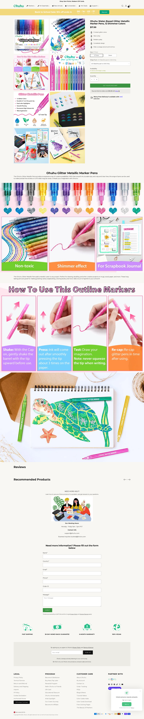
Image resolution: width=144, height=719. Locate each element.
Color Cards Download (84, 701)
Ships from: (103, 60)
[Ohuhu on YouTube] (123, 685)
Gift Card (48, 689)
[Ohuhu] (19, 6)
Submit (47, 610)
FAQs (78, 689)
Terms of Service (84, 614)
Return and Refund (20, 683)
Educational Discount (52, 692)
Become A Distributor (52, 677)
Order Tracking (82, 686)
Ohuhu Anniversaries (52, 695)
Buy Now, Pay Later (51, 680)
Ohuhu (25, 714)
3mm (110, 55)
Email (45, 569)
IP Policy (16, 692)
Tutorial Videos (82, 695)
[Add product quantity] (96, 79)
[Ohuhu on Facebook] (109, 685)
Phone (45, 578)
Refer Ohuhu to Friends (53, 686)
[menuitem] (30, 6)
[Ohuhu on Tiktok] (117, 685)
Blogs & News (81, 692)
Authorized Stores (20, 698)
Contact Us (80, 683)
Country (46, 561)
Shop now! (104, 12)
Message (46, 595)
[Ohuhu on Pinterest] (115, 685)
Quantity (93, 76)
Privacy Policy (73, 614)
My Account (81, 680)
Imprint (16, 689)
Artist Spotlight (50, 698)
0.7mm (96, 55)
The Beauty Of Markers (84, 707)
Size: (94, 52)
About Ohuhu (81, 677)
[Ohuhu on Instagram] (112, 685)
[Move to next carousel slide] (129, 479)
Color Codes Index (83, 698)
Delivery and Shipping (21, 686)
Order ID (46, 586)
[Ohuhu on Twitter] (120, 685)
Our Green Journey (51, 701)
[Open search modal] (122, 6)
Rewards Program (51, 683)
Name (45, 553)
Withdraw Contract (21, 702)
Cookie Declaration (20, 695)
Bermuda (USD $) (20, 712)
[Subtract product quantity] (91, 79)
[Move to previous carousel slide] (125, 479)
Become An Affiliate (51, 704)
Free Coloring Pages (83, 704)
